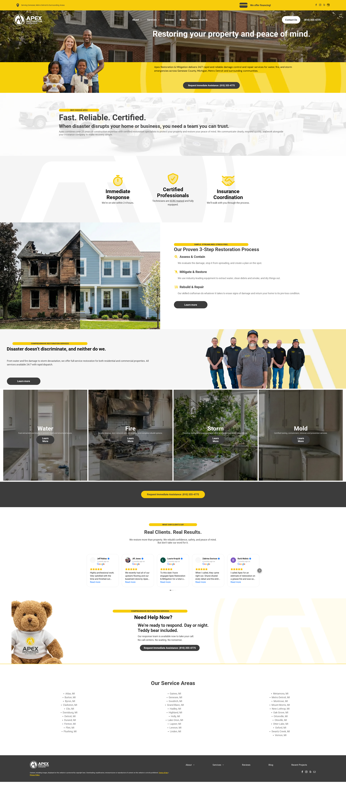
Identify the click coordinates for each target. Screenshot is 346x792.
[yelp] (324, 5)
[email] (314, 772)
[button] (86, 570)
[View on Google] (92, 560)
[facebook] (316, 5)
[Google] (328, 5)
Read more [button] (95, 582)
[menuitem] (137, 20)
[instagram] (320, 5)
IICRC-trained (177, 200)
